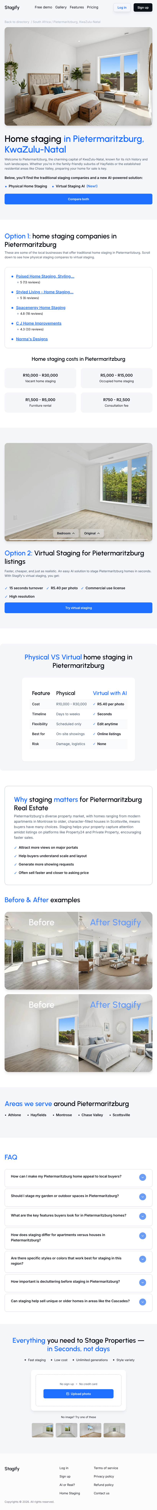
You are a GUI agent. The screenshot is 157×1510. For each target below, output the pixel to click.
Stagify (12, 7)
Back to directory (17, 22)
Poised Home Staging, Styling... (45, 276)
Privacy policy (104, 1476)
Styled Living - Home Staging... (45, 292)
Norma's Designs (32, 339)
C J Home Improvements (38, 323)
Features (77, 7)
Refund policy (104, 1485)
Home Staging (70, 1493)
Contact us (102, 1493)
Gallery (61, 7)
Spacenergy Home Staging (40, 307)
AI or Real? (67, 1485)
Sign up (65, 1476)
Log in (64, 1468)
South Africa (42, 22)
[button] (78, 1390)
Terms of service (106, 1468)
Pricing (92, 7)
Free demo (43, 7)
